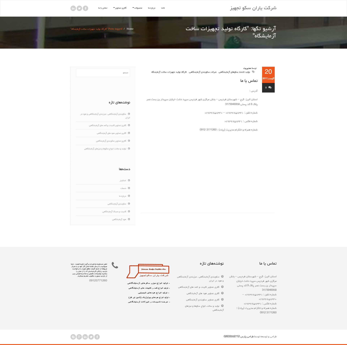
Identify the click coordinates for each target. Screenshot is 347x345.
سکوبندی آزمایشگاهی (117, 204)
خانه (163, 8)
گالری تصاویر (120, 8)
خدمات (123, 188)
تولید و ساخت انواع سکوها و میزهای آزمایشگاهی (105, 149)
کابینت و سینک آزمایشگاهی (114, 212)
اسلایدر (123, 180)
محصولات (138, 8)
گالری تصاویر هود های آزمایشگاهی (111, 133)
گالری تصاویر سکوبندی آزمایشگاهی (111, 141)
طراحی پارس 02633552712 (239, 336)
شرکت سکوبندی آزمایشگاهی (203, 72)
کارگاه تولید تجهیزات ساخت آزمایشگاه (169, 72)
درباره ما (151, 8)
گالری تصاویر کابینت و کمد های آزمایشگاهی (107, 125)
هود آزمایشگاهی (119, 219)
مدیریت (247, 68)
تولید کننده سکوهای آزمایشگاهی (234, 72)
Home (130, 29)
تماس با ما (102, 8)
